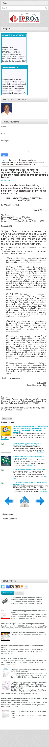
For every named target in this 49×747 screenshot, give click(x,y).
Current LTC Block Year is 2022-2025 (14, 658)
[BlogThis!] (6, 418)
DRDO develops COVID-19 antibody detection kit (29, 469)
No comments (6, 180)
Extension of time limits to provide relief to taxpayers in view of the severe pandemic (27, 444)
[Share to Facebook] (11, 418)
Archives (19, 593)
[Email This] (3, 418)
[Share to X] (8, 418)
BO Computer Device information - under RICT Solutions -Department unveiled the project (27, 599)
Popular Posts (7, 593)
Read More (5, 439)
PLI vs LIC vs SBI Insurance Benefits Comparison (28, 633)
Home (4, 160)
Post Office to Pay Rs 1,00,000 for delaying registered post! (22, 624)
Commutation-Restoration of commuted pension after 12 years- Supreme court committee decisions (24, 700)
